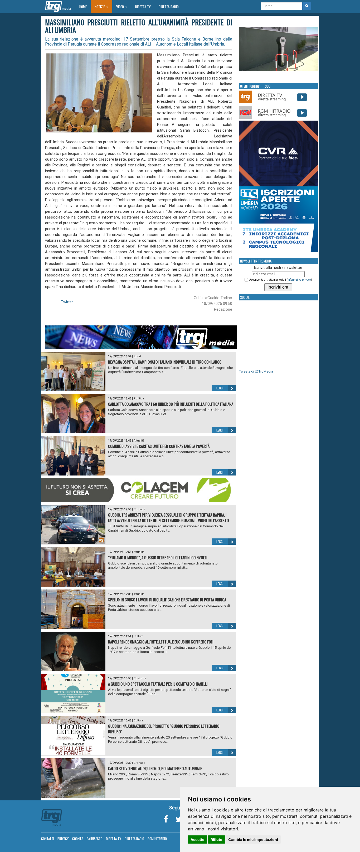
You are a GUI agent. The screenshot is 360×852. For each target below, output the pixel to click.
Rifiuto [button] (216, 839)
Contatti (47, 838)
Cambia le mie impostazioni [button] (253, 839)
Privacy (63, 838)
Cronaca (139, 509)
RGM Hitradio (157, 838)
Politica (139, 398)
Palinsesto (95, 838)
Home (85, 6)
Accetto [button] (198, 839)
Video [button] (120, 6)
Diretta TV (143, 6)
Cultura (138, 636)
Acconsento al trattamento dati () (280, 279)
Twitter (67, 302)
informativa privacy (299, 279)
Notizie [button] (100, 6)
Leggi (219, 388)
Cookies (77, 838)
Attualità (139, 440)
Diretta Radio (169, 6)
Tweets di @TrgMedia (256, 371)
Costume (140, 678)
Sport (137, 356)
